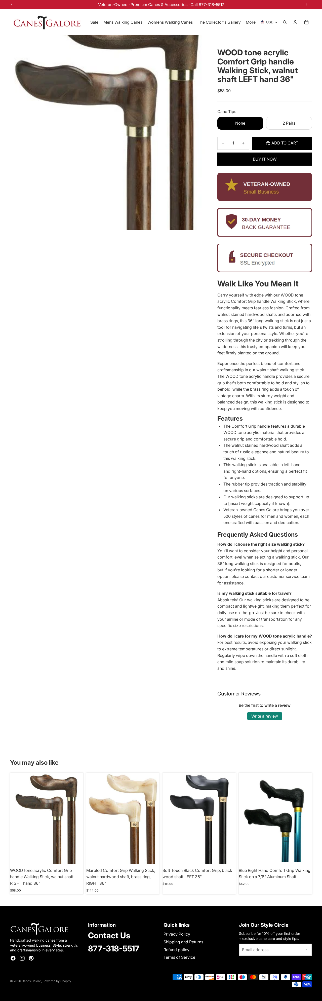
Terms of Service (179, 957)
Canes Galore (31, 981)
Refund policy (176, 949)
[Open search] (284, 22)
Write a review (264, 716)
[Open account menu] (295, 22)
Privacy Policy (177, 934)
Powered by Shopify (57, 981)
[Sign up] (305, 950)
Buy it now (265, 159)
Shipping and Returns (183, 941)
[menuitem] (250, 22)
